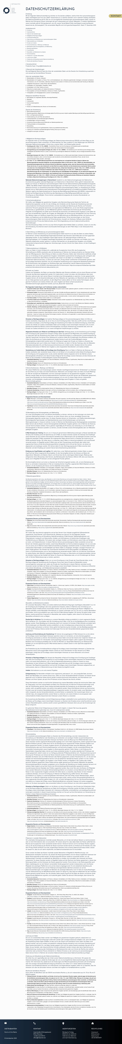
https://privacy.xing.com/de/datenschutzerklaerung (50, 932)
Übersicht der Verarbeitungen (34, 34)
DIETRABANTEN (15, 4)
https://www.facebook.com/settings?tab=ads (45, 905)
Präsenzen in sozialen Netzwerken (35, 55)
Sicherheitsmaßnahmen (33, 37)
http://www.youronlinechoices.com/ (54, 345)
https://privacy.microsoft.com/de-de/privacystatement (63, 400)
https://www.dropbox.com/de (34, 590)
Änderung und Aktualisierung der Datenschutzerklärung (40, 59)
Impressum (94, 1032)
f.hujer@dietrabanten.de (43, 66)
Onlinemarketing (31, 53)
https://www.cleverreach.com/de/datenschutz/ (64, 731)
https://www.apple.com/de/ (88, 585)
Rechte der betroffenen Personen (35, 61)
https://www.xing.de (85, 931)
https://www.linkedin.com (33, 912)
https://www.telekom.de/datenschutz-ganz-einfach (71, 600)
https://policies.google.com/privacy (76, 829)
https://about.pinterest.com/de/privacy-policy (48, 920)
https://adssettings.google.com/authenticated (66, 835)
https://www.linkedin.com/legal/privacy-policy (61, 912)
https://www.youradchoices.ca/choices (67, 819)
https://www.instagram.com (33, 896)
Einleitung (29, 30)
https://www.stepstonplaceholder (39, 522)
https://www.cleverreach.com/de (34, 731)
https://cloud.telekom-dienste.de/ (39, 600)
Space (13, 10)
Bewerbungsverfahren (32, 48)
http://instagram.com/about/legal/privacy (61, 896)
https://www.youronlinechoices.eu (44, 819)
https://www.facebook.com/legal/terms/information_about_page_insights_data (66, 909)
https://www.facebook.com (73, 900)
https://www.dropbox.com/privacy (60, 590)
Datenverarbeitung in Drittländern (35, 41)
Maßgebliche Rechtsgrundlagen (34, 35)
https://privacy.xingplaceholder (45, 527)
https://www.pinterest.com (87, 918)
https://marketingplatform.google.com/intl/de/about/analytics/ (41, 829)
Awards (13, 12)
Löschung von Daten (32, 57)
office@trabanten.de (39, 1038)
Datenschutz (95, 1036)
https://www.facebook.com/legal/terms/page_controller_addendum (71, 907)
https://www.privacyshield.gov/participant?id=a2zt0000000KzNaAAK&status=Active (47, 404)
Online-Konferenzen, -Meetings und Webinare (38, 44)
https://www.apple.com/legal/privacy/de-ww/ (48, 587)
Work (13, 8)
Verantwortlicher (31, 32)
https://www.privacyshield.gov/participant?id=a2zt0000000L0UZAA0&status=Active (75, 914)
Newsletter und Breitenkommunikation (36, 52)
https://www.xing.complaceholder (75, 525)
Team (13, 11)
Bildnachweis (95, 1034)
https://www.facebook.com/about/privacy (36, 902)
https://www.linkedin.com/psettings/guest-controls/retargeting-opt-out (60, 916)
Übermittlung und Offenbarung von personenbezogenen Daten (42, 39)
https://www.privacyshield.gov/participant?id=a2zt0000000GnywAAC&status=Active (47, 903)
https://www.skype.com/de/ (33, 400)
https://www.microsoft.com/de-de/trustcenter (37, 402)
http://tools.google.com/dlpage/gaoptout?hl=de (82, 833)
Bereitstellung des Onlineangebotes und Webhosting (39, 46)
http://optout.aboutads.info (33, 345)
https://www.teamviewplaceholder (39, 407)
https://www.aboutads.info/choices (35, 821)
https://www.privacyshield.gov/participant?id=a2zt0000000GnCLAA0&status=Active (64, 592)
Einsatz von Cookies (32, 43)
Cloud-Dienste (30, 50)
